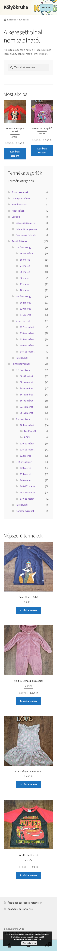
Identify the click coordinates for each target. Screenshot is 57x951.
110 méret (25, 308)
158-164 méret (28, 492)
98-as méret (26, 412)
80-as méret (26, 394)
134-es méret (27, 339)
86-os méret (26, 400)
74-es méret (26, 388)
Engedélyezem (29, 943)
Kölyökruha (16, 7)
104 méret (25, 302)
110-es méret (27, 443)
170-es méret (27, 498)
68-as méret (26, 382)
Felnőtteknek (19, 204)
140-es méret (27, 345)
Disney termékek (21, 198)
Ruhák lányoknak (21, 363)
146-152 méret (28, 486)
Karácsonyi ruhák (25, 510)
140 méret (25, 480)
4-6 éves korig (23, 296)
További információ (33, 939)
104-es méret (27, 425)
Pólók (27, 437)
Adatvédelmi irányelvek (20, 908)
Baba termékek (20, 192)
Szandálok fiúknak (26, 235)
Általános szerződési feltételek (25, 902)
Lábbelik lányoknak (26, 229)
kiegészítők (18, 210)
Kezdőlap (11, 19)
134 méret (25, 474)
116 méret (25, 314)
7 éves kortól (23, 321)
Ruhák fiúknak (19, 241)
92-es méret (26, 406)
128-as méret (27, 333)
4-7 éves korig (23, 419)
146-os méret (27, 351)
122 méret (25, 455)
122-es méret (27, 327)
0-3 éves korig (23, 247)
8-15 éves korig (24, 461)
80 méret (25, 271)
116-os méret (27, 449)
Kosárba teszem (15, 153)
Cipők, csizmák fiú (25, 222)
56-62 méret (26, 253)
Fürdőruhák (22, 357)
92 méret (25, 284)
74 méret (25, 265)
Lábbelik (16, 216)
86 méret (25, 278)
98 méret (25, 290)
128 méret (25, 467)
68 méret (25, 259)
